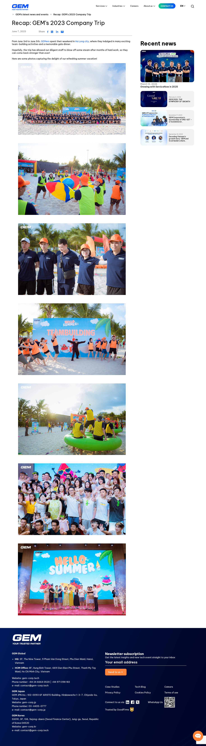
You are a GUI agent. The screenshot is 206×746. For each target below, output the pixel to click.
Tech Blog (140, 686)
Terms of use (171, 692)
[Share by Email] (62, 31)
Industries (117, 6)
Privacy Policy (112, 692)
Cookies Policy (143, 692)
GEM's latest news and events (32, 14)
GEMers (45, 41)
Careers (134, 6)
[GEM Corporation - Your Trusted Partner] (20, 6)
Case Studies (112, 686)
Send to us (114, 672)
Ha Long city (82, 41)
